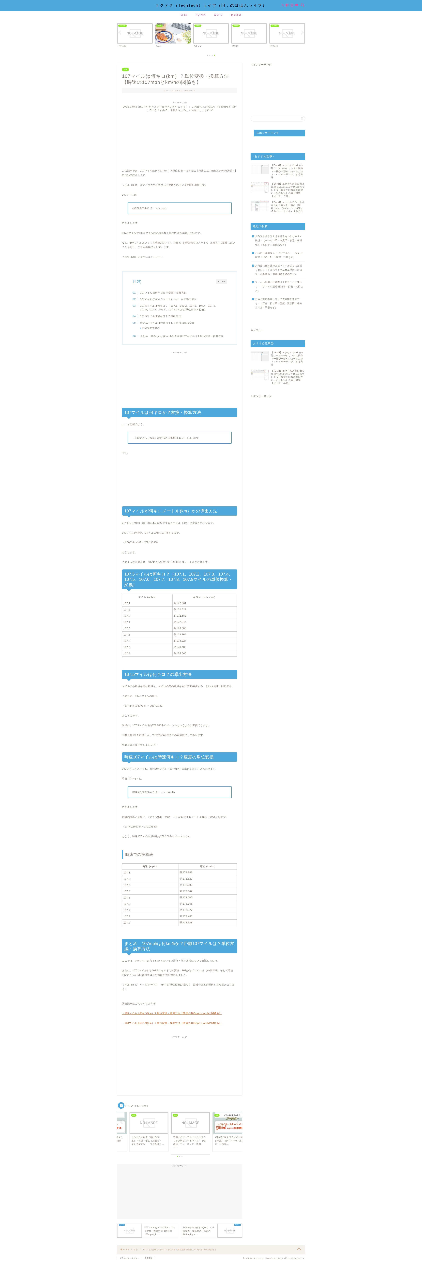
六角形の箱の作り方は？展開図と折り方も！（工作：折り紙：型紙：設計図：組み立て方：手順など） (278, 303)
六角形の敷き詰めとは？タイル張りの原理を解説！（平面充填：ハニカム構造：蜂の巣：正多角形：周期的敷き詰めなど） (278, 269)
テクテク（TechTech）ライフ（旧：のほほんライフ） (211, 5)
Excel (184, 14)
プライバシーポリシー (129, 1258)
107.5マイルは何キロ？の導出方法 (160, 316)
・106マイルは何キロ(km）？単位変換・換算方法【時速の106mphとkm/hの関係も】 (172, 1013)
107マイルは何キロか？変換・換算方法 (163, 292)
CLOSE (221, 281)
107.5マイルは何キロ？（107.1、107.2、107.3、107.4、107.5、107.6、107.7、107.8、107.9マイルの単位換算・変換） (179, 307)
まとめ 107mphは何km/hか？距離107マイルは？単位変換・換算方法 (182, 336)
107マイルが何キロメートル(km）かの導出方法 (168, 299)
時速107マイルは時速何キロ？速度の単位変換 (167, 322)
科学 (125, 70)
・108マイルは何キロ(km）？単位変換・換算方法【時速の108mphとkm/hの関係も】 (172, 1023)
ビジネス (236, 14)
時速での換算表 (151, 328)
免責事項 (148, 1258)
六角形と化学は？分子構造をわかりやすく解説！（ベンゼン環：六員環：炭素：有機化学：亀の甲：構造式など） (278, 240)
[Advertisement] (179, 135)
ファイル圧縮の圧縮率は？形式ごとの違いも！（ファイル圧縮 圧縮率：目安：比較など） (279, 286)
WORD (218, 14)
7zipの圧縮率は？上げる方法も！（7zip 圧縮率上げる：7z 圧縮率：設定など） (279, 255)
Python (201, 14)
